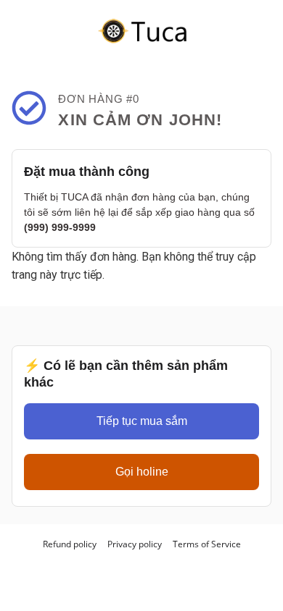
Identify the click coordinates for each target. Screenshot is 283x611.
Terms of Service (207, 544)
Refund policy (70, 544)
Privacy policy (134, 544)
